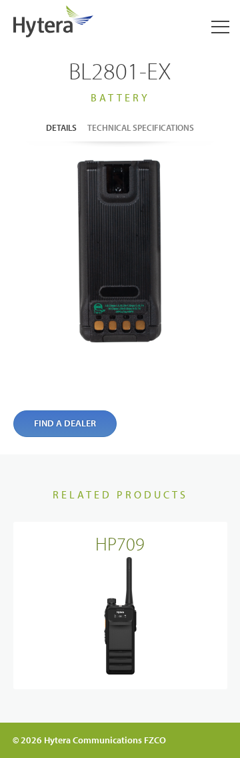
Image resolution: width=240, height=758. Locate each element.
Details (61, 127)
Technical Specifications (140, 127)
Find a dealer (65, 423)
